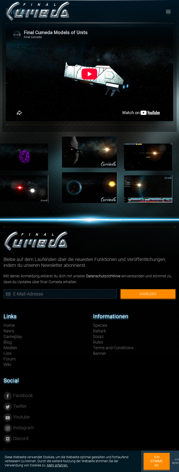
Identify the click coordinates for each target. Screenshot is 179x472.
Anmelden (147, 294)
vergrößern (89, 152)
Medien (10, 347)
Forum (9, 358)
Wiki (7, 364)
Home (9, 325)
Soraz (98, 336)
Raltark (99, 330)
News (8, 330)
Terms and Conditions (113, 347)
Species (100, 325)
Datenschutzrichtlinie (103, 276)
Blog (7, 342)
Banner (99, 353)
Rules (98, 342)
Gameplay (12, 336)
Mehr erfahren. (57, 465)
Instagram (23, 427)
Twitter (19, 406)
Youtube (21, 417)
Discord (20, 438)
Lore (7, 353)
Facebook (22, 395)
